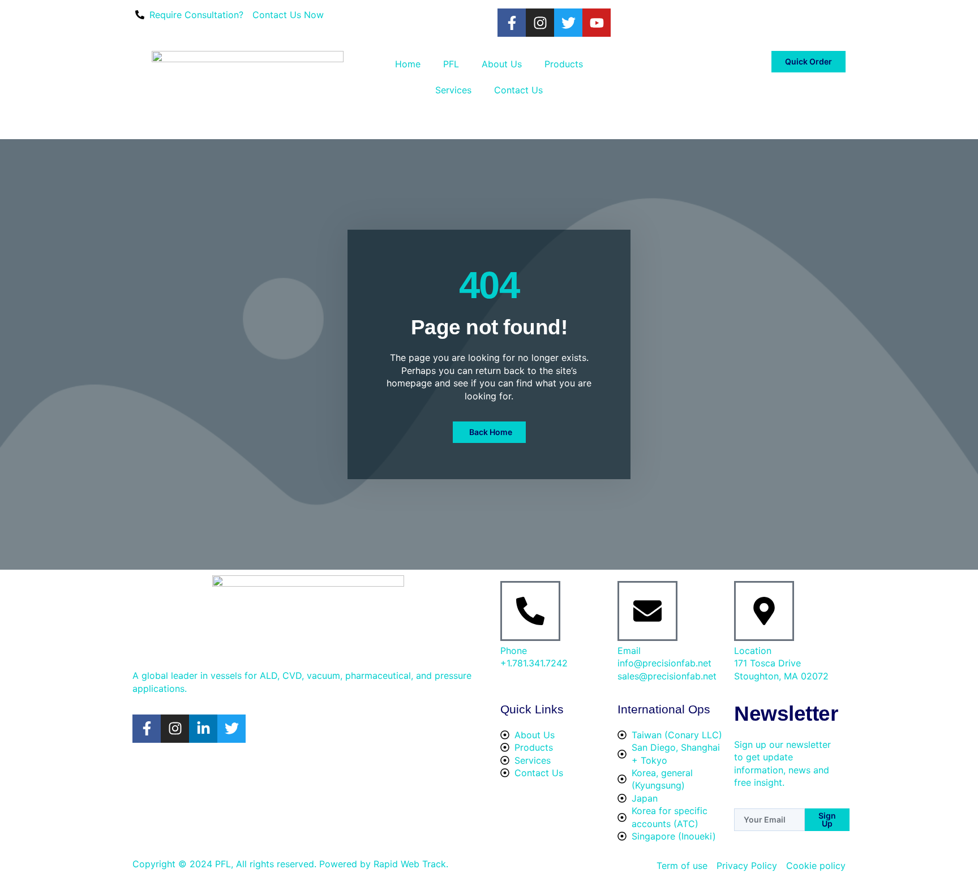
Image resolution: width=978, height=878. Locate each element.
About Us (502, 64)
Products (563, 64)
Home (408, 64)
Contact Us (518, 90)
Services (453, 90)
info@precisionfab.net (664, 663)
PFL (451, 64)
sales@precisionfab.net (667, 676)
